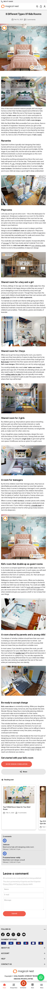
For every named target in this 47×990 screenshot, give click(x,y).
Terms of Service (22, 884)
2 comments (30, 19)
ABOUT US (5, 948)
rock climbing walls (38, 245)
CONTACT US (6, 964)
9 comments (22, 813)
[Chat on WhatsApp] (40, 977)
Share (25, 772)
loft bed (42, 364)
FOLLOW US (5, 929)
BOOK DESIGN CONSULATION (16, 764)
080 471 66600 (8, 1)
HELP (3, 959)
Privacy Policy (8, 884)
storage (6, 243)
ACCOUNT (5, 953)
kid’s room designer (34, 747)
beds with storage (33, 587)
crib (13, 164)
